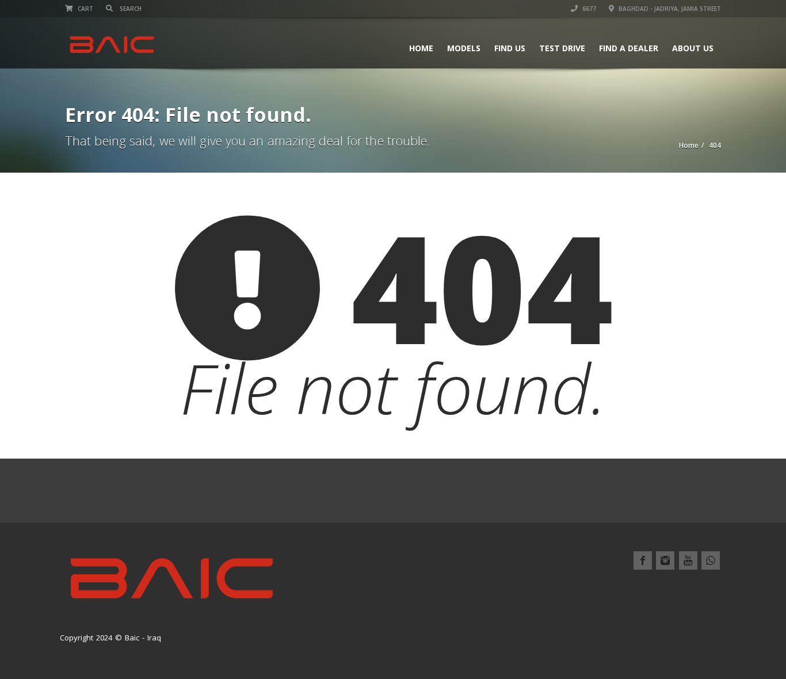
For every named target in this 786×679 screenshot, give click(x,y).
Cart (84, 9)
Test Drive (562, 48)
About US (692, 48)
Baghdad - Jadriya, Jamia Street (669, 9)
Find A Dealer (628, 48)
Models (463, 48)
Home (421, 48)
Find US (509, 48)
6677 (588, 9)
